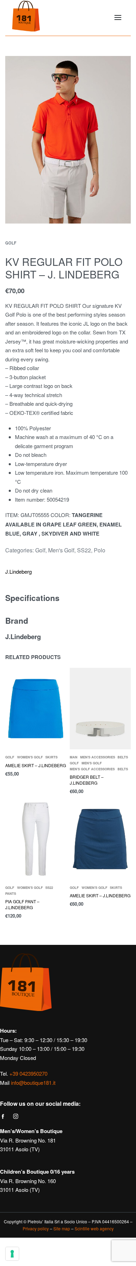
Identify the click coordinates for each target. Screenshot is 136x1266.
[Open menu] (118, 17)
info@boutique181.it (33, 1082)
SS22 (84, 550)
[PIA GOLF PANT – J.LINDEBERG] (35, 839)
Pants (10, 893)
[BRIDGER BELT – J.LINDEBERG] (100, 708)
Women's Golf (30, 757)
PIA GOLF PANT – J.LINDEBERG (22, 904)
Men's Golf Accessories (92, 769)
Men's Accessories (97, 757)
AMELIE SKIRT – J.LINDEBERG (35, 765)
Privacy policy (36, 1228)
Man (73, 757)
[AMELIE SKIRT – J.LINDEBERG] (35, 708)
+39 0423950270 (28, 1073)
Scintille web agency (94, 1228)
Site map (61, 1228)
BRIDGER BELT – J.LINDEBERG (87, 780)
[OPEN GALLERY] (68, 140)
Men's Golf (61, 550)
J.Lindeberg (18, 571)
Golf (10, 243)
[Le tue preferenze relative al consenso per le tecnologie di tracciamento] (12, 1253)
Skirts (51, 757)
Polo (99, 550)
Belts (123, 757)
